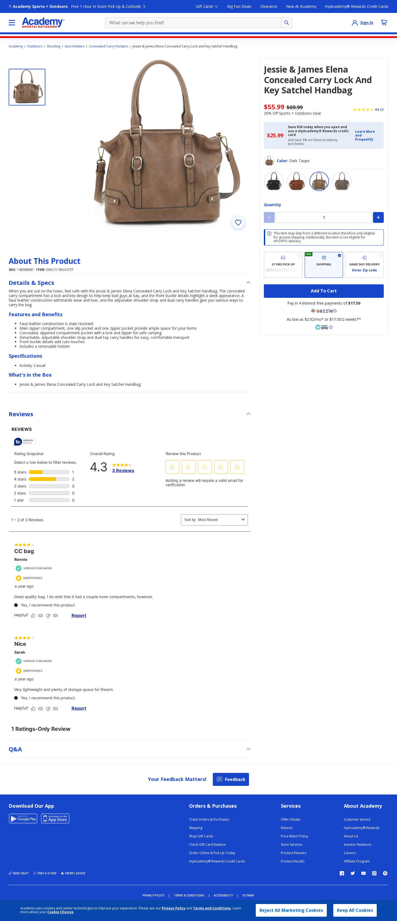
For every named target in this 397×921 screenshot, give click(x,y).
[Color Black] (274, 181)
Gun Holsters (75, 46)
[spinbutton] (324, 217)
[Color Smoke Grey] (342, 181)
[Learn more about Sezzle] (324, 311)
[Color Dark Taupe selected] (319, 181)
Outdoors (34, 46)
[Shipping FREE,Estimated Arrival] (324, 265)
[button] (368, 135)
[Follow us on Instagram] (374, 873)
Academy (16, 46)
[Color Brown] (296, 181)
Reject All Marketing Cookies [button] (291, 910)
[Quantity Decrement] (269, 217)
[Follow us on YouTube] (363, 873)
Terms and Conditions (212, 908)
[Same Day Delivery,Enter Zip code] (364, 265)
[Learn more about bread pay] (324, 327)
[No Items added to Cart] (384, 22)
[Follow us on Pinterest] (385, 873)
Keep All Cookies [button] (355, 910)
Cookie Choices (60, 912)
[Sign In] (355, 22)
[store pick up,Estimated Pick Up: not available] (283, 265)
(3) (382, 109)
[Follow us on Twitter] (352, 873)
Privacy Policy (174, 908)
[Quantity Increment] (378, 217)
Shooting (53, 46)
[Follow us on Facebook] (342, 873)
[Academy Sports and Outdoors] (43, 22)
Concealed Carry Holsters (108, 46)
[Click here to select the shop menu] (12, 22)
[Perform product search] (286, 22)
